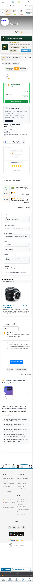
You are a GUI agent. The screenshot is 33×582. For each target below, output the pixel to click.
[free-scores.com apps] (2, 12)
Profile (29, 580)
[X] (19, 527)
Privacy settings (7, 491)
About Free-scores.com (9, 478)
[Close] (29, 38)
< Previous (10, 369)
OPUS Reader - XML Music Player (22, 500)
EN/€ (30, 6)
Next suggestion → (8, 281)
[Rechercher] (26, 5)
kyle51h (9, 332)
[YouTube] (14, 527)
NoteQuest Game (21, 506)
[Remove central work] (29, 569)
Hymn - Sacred (9, 249)
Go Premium (26, 50)
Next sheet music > (21, 369)
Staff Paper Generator (23, 509)
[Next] (22, 573)
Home (3, 580)
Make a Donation (21, 489)
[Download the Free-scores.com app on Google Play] (16, 534)
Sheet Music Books (10, 502)
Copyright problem (26, 374)
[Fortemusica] (10, 545)
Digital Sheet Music (10, 505)
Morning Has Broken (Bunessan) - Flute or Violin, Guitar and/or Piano (16, 440)
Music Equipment (9, 507)
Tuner (18, 512)
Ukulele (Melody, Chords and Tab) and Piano (16, 236)
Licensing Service (21, 483)
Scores (10, 31)
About (4, 31)
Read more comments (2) (16, 362)
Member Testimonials (8, 483)
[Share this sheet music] (23, 142)
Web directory (21, 514)
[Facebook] (9, 527)
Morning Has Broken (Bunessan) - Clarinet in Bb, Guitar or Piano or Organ (15, 435)
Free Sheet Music (9, 499)
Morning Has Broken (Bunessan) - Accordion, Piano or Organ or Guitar (14, 425)
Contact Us (5, 481)
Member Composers (22, 478)
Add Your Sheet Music (23, 481)
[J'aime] (10, 573)
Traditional (16, 63)
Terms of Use (6, 486)
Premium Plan (20, 486)
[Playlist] (25, 573)
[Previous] (13, 573)
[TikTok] (23, 527)
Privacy (4, 489)
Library (16, 580)
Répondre (11, 338)
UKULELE (7, 63)
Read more (9, 121)
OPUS (23, 580)
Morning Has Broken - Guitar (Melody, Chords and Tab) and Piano (15, 420)
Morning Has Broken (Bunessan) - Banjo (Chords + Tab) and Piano (16, 430)
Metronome (20, 504)
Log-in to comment (11, 329)
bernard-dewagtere (16, 272)
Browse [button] (10, 580)
